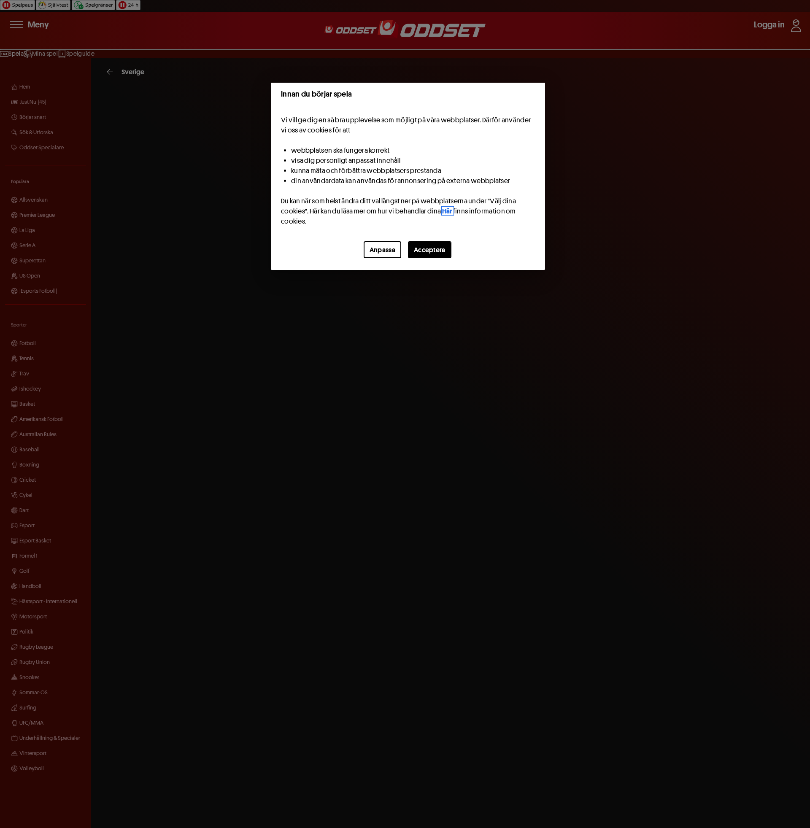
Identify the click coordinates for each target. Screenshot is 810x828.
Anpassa (382, 250)
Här (447, 211)
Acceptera (430, 250)
